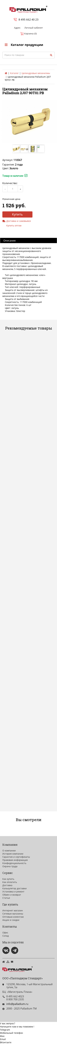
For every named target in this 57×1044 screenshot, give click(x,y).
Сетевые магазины (12, 913)
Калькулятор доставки (14, 888)
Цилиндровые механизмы (36, 73)
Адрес (17, 27)
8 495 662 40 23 (28, 19)
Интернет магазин (12, 910)
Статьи (6, 897)
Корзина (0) (30, 33)
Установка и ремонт (13, 891)
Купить (17, 214)
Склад (5, 935)
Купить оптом (13, 225)
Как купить (8, 878)
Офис (5, 932)
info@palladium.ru (17, 1004)
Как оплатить (9, 882)
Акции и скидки (10, 919)
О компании (9, 850)
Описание (9, 240)
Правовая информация (15, 859)
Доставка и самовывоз (18, 220)
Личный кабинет (33, 27)
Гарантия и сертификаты (16, 856)
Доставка (7, 885)
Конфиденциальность (14, 863)
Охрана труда (9, 866)
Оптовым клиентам (13, 916)
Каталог (14, 73)
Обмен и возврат (11, 894)
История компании (12, 853)
